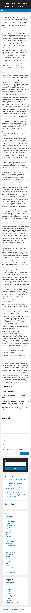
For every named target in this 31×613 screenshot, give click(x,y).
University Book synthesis (13, 602)
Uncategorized (10, 600)
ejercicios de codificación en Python (19, 381)
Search (6, 460)
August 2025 (9, 528)
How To (8, 591)
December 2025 (10, 519)
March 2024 (9, 565)
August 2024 (9, 554)
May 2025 (8, 534)
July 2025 (8, 530)
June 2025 (8, 532)
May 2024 (8, 561)
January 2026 (9, 516)
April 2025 (8, 536)
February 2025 (10, 541)
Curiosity (8, 584)
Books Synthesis (10, 582)
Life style (8, 593)
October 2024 (9, 550)
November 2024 (10, 548)
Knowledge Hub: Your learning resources (11, 609)
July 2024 (8, 556)
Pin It (10, 386)
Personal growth (10, 596)
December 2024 (10, 545)
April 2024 (8, 563)
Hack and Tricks (18, 30)
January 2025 (9, 543)
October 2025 (9, 523)
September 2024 (10, 552)
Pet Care (8, 598)
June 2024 (8, 559)
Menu (2, 10)
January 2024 (9, 570)
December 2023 (10, 572)
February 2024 (10, 568)
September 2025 (10, 525)
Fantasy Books (10, 587)
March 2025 (9, 539)
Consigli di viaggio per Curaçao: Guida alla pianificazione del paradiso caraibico (15, 402)
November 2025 (10, 521)
